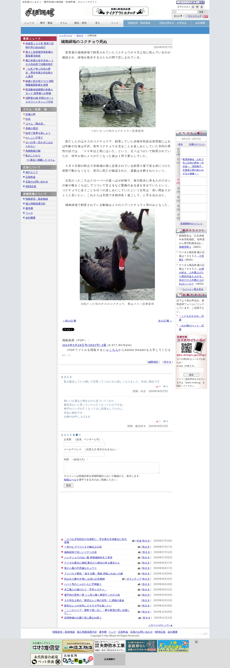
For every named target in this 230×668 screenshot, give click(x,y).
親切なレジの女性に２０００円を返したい (88, 605)
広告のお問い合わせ (37, 181)
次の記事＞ (165, 320)
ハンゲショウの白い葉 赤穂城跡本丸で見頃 (88, 557)
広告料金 (31, 177)
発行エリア (32, 172)
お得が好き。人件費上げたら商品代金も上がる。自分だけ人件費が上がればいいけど (191, 276)
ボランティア (134, 579)
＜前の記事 (70, 320)
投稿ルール (70, 479)
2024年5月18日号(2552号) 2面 (84, 345)
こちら (113, 350)
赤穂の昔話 (32, 128)
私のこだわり (33, 155)
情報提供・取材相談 (37, 199)
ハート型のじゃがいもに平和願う (83, 584)
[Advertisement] (116, 515)
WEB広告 (31, 186)
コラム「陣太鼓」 (36, 123)
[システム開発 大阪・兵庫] (201, 634)
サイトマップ (194, 16)
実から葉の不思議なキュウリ (80, 568)
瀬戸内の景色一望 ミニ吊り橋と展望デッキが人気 (92, 595)
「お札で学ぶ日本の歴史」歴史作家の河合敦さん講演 (39, 73)
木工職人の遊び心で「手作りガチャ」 (85, 589)
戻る (180, 144)
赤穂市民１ (185, 247)
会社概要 (31, 217)
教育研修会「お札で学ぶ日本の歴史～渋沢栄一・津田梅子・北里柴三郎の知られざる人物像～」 (193, 166)
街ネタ (80, 35)
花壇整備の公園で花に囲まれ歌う (83, 617)
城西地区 (153, 362)
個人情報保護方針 (36, 203)
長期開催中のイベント (191, 223)
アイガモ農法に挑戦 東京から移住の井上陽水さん (92, 562)
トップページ (65, 35)
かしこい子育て (34, 137)
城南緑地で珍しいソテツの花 (80, 552)
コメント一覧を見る (192, 289)
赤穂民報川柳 (33, 151)
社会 (139, 540)
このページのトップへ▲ (160, 625)
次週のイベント (196, 144)
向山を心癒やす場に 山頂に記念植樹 (84, 579)
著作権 (29, 208)
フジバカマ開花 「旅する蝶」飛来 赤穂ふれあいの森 (93, 573)
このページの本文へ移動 (190, 2)
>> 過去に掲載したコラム (41, 160)
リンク (29, 213)
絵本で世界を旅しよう (38, 133)
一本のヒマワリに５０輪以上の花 (83, 547)
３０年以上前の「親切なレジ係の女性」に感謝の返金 (94, 600)
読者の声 (31, 114)
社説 (28, 119)
